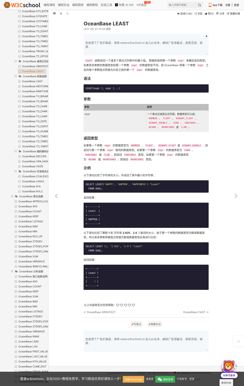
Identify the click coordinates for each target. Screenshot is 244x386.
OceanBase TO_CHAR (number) (40, 116)
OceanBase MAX (28, 226)
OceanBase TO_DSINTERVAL (39, 31)
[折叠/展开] (54, 13)
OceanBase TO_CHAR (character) (41, 106)
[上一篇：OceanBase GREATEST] (56, 196)
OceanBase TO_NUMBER (36, 131)
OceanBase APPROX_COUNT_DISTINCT (41, 201)
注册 (227, 4)
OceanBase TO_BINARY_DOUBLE (41, 96)
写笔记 (137, 324)
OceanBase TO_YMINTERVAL (39, 46)
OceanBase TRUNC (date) (37, 51)
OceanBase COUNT (30, 211)
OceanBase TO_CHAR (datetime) (41, 26)
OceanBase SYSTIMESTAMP (38, 21)
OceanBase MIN (27, 231)
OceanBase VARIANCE (31, 261)
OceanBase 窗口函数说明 (33, 276)
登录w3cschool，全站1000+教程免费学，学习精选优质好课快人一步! (70, 379)
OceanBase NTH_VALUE (32, 361)
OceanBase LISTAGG (30, 221)
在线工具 (106, 5)
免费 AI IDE (126, 5)
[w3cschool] (22, 5)
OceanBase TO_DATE (34, 121)
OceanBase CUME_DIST (32, 366)
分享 (221, 13)
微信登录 (168, 379)
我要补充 (156, 324)
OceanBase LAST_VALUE (32, 356)
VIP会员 (141, 4)
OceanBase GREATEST (35, 66)
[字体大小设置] (61, 13)
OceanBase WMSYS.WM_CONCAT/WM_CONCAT (46, 266)
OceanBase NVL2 (32, 191)
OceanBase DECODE (34, 156)
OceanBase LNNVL (33, 181)
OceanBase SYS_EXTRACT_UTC (40, 11)
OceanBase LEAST (33, 71)
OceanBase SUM (28, 256)
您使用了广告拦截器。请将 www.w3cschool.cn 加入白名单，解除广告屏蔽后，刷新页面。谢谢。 (144, 44)
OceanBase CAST (32, 81)
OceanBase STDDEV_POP (33, 246)
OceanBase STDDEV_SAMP (34, 251)
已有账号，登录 (185, 378)
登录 (236, 4)
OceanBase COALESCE (35, 176)
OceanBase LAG (28, 346)
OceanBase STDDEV (30, 241)
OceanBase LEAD (28, 341)
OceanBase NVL (31, 186)
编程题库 (78, 5)
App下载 (217, 4)
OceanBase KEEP (28, 216)
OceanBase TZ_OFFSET (36, 56)
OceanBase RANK (28, 336)
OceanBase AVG (27, 206)
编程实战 (63, 5)
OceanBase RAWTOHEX (36, 91)
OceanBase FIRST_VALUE (33, 351)
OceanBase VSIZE (32, 166)
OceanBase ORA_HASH (35, 161)
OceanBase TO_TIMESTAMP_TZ (40, 41)
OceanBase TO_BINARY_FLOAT (40, 101)
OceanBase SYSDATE (34, 16)
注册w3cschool (133, 379)
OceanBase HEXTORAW (36, 86)
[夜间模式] (68, 13)
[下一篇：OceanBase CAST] (236, 196)
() (211, 13)
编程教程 (92, 5)
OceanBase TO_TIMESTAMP (38, 36)
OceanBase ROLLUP (30, 236)
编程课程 (49, 5)
